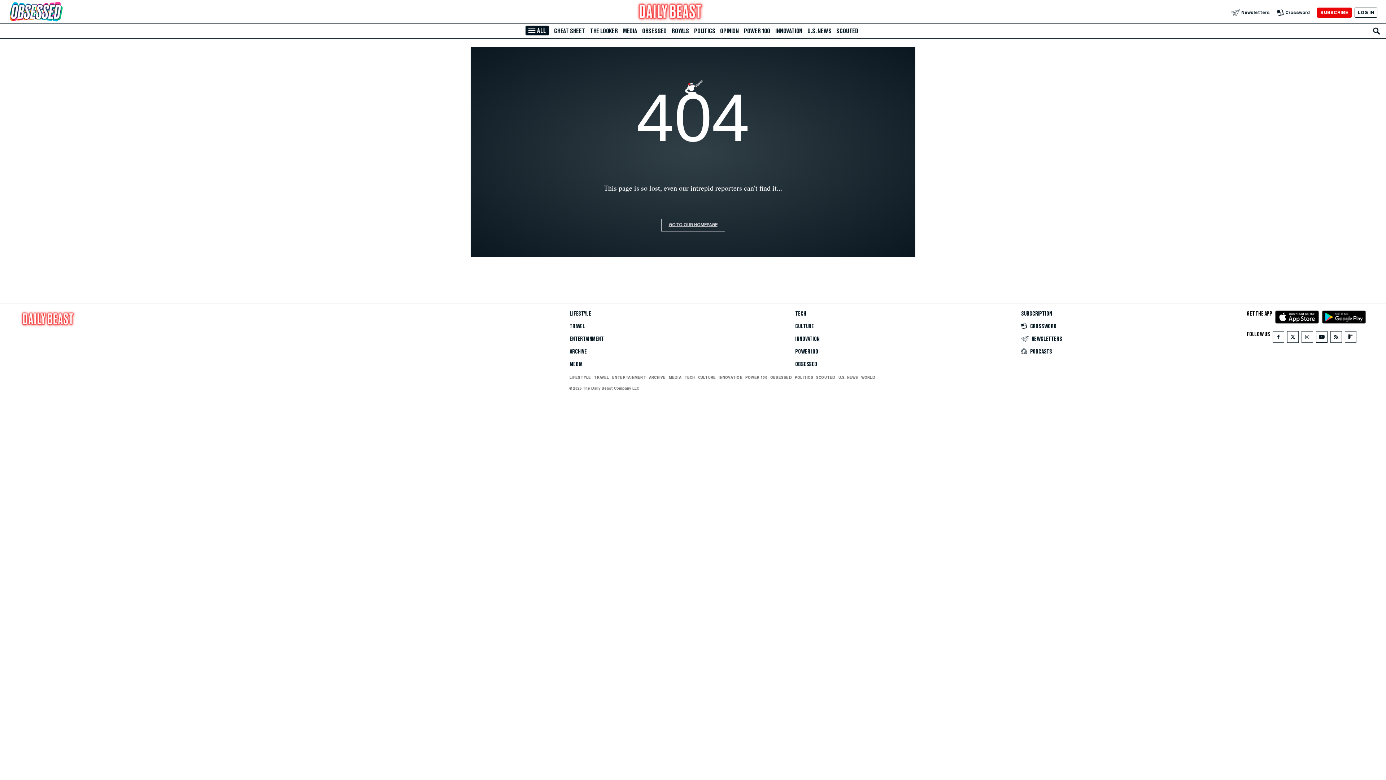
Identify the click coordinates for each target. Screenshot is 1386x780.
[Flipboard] (1350, 338)
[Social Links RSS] (1336, 338)
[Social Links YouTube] (1322, 338)
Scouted (847, 31)
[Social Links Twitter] (1293, 338)
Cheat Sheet (569, 31)
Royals (680, 31)
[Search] (1376, 31)
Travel (577, 326)
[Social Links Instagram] (1307, 338)
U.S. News (819, 31)
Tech (800, 314)
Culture (804, 326)
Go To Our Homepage (693, 225)
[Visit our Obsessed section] (59, 12)
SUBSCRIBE (1334, 12)
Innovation (788, 31)
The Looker (604, 31)
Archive (578, 352)
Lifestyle (580, 314)
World (868, 377)
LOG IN (1366, 12)
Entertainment (587, 339)
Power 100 (757, 31)
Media (630, 31)
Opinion (729, 31)
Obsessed (654, 31)
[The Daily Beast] (670, 12)
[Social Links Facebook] (1278, 338)
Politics (704, 31)
